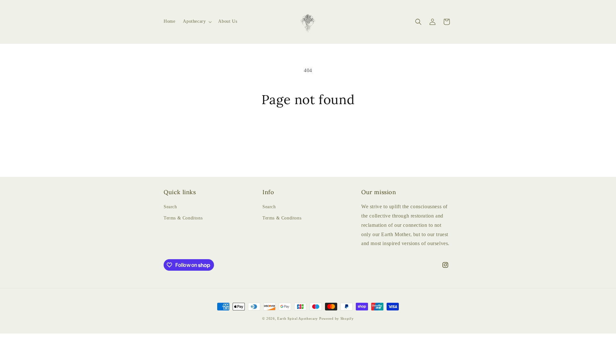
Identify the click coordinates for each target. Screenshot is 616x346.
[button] (196, 21)
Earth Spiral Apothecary (297, 318)
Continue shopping (308, 131)
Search (170, 206)
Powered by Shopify (336, 318)
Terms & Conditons (183, 218)
